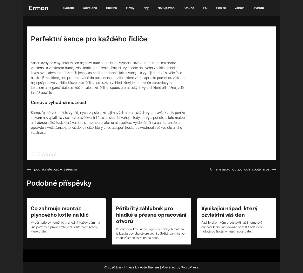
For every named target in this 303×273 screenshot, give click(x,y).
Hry (146, 8)
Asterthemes (149, 267)
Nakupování (166, 8)
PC (205, 8)
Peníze (221, 8)
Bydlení (68, 8)
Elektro (111, 8)
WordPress (189, 267)
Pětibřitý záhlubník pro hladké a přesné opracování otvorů (151, 215)
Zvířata (259, 8)
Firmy (130, 8)
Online (189, 8)
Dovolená (90, 8)
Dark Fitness (125, 267)
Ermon (38, 8)
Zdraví (239, 8)
